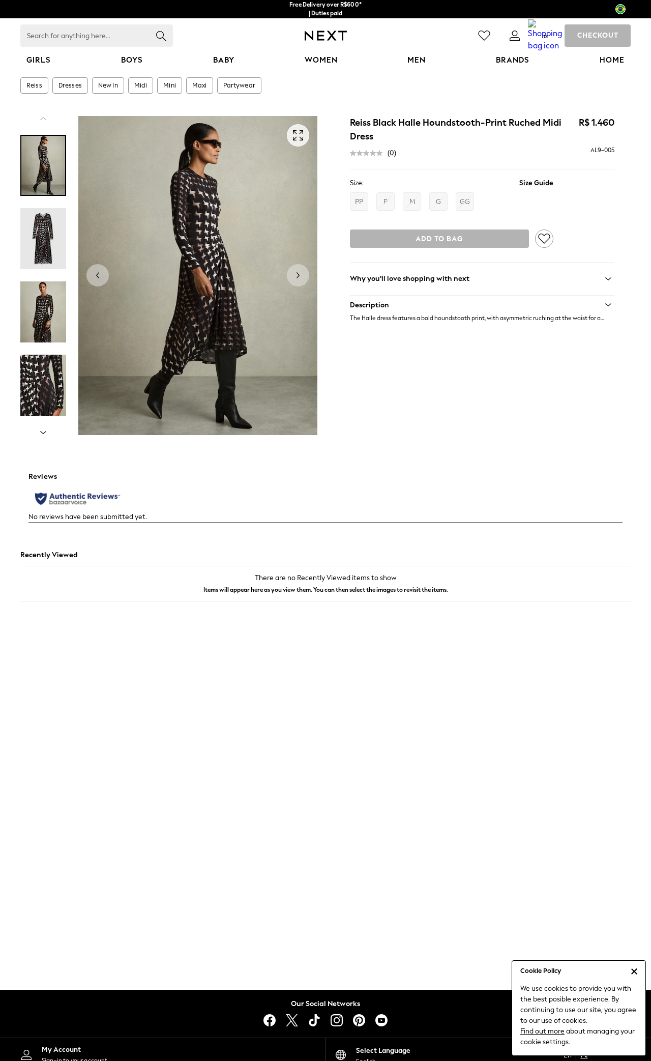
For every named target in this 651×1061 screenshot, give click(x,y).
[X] (292, 1020)
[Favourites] (484, 35)
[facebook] (269, 1020)
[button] (482, 305)
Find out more (542, 1031)
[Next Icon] (326, 36)
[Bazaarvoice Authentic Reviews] (78, 498)
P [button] (385, 201)
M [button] (412, 201)
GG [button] (465, 201)
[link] (515, 35)
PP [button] (359, 201)
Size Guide (536, 183)
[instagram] (337, 1020)
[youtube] (381, 1020)
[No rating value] (369, 153)
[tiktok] (314, 1020)
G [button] (438, 201)
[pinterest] (359, 1020)
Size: (357, 183)
